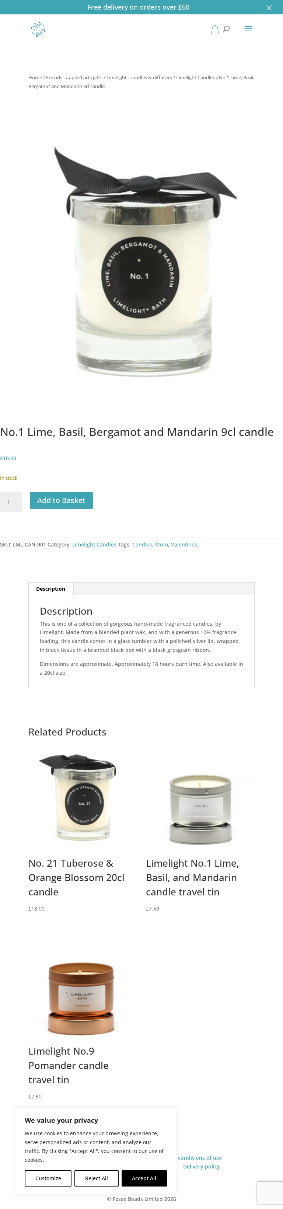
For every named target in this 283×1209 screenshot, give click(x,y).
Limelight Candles (195, 77)
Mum (161, 544)
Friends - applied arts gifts (74, 77)
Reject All (96, 1178)
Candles (142, 544)
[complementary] (96, 1151)
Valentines (184, 544)
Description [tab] (50, 588)
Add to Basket (61, 500)
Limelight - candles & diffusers (139, 77)
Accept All (144, 1178)
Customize (48, 1178)
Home (35, 77)
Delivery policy (201, 1166)
